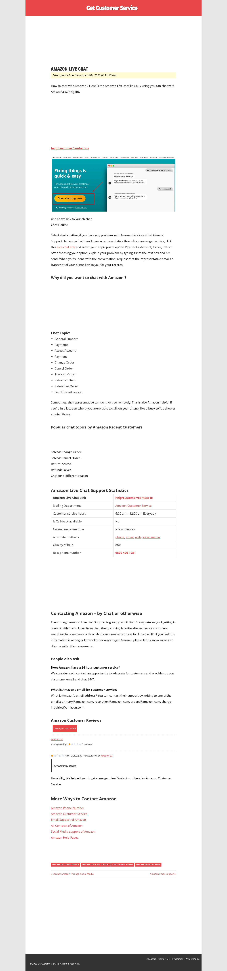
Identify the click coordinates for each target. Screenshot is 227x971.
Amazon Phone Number (67, 808)
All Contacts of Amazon (67, 825)
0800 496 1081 (125, 553)
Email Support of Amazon (68, 819)
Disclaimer (177, 958)
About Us (151, 958)
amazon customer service (65, 864)
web (138, 537)
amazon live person (122, 864)
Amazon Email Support (162, 873)
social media (151, 537)
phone (119, 537)
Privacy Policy (192, 958)
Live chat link (66, 247)
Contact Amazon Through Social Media (73, 873)
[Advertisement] (113, 42)
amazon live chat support (95, 864)
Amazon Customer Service (133, 505)
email (130, 537)
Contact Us (164, 958)
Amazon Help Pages (64, 837)
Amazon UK (57, 739)
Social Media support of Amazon (73, 831)
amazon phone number (148, 864)
